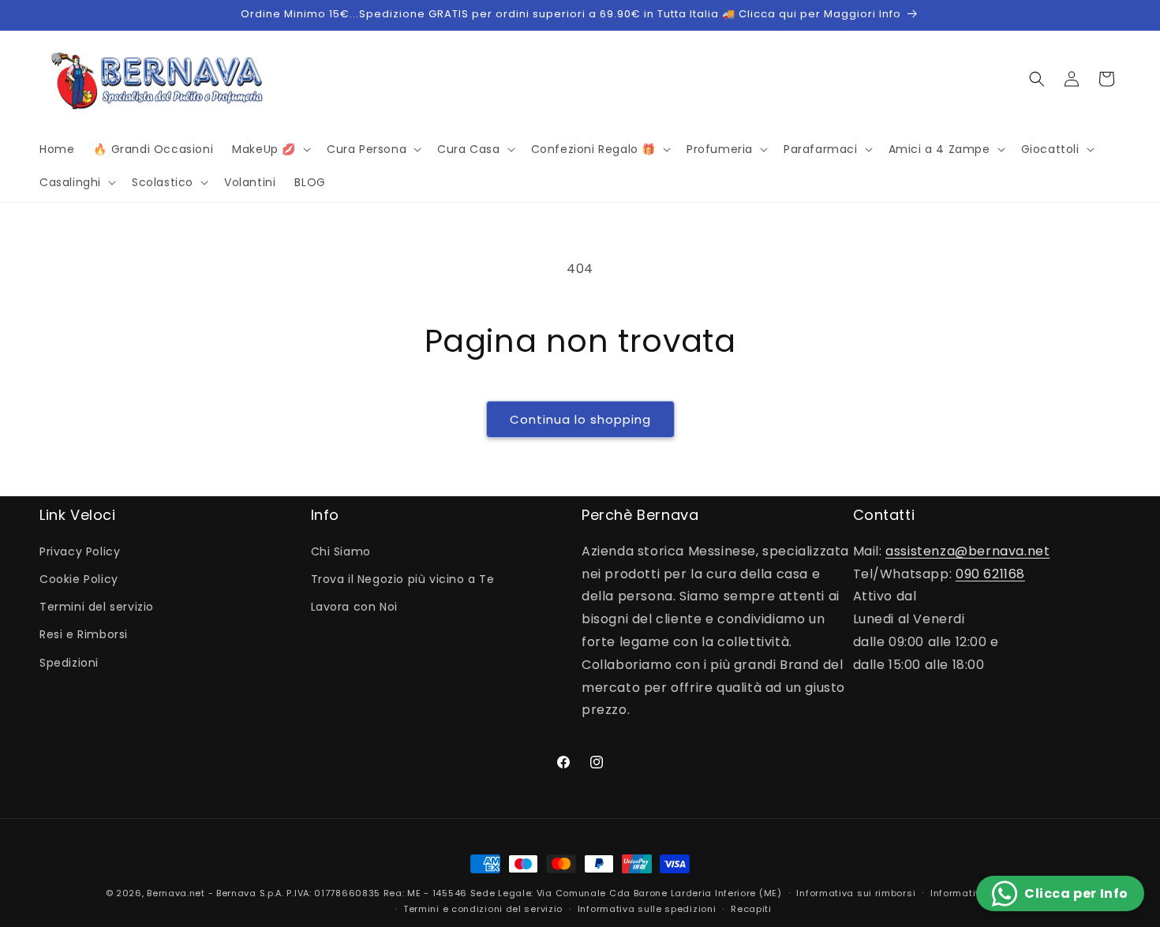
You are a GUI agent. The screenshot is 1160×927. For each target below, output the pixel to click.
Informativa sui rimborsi (855, 893)
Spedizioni (69, 663)
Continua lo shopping (580, 419)
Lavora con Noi (354, 607)
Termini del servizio (96, 607)
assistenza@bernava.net (967, 551)
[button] (270, 149)
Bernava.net (176, 893)
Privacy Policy (79, 551)
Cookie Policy (78, 579)
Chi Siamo (341, 551)
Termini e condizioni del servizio (483, 909)
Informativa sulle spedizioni (647, 909)
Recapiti (751, 909)
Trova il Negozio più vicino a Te (403, 579)
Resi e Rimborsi (83, 634)
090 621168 (990, 574)
